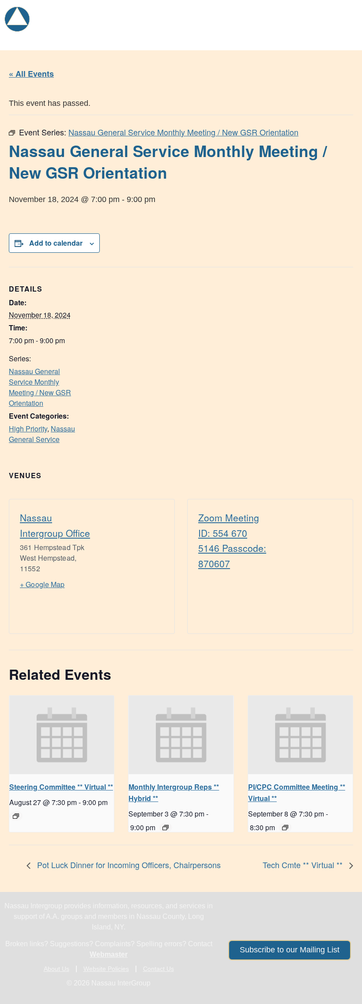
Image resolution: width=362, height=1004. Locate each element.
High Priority (28, 428)
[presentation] (61, 735)
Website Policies (106, 968)
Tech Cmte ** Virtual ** (304, 864)
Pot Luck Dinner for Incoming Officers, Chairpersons (128, 864)
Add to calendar (56, 243)
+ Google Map (42, 584)
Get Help (112, 14)
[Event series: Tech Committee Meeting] (285, 827)
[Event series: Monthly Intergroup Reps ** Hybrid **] (165, 827)
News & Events (317, 14)
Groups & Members (184, 14)
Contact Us (158, 968)
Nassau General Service (42, 433)
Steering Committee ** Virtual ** (61, 787)
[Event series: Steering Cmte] (16, 816)
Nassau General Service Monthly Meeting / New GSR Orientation (40, 387)
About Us (328, 35)
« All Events (31, 73)
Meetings (257, 14)
